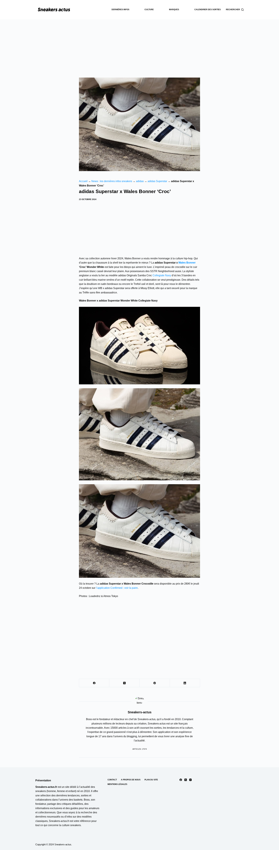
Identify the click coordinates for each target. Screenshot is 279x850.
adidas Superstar (157, 181)
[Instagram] (190, 780)
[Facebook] (94, 683)
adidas (140, 181)
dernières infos (120, 9)
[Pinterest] (155, 683)
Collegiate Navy (162, 275)
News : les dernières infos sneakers (111, 181)
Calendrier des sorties (207, 9)
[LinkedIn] (185, 683)
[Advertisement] (139, 43)
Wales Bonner (187, 262)
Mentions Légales (117, 784)
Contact (112, 780)
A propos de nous (130, 780)
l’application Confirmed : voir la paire (117, 587)
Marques (174, 9)
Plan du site (151, 780)
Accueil (83, 181)
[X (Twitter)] (124, 683)
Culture (149, 9)
